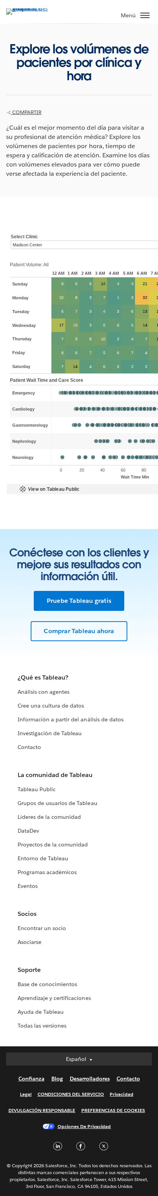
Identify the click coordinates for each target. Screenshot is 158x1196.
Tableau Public (37, 789)
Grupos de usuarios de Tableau (57, 803)
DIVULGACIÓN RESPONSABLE (42, 1110)
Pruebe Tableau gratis (79, 601)
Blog (57, 1078)
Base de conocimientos (47, 984)
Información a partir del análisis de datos (70, 719)
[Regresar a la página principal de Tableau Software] (33, 8)
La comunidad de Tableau (55, 775)
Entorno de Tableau (43, 858)
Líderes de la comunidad (49, 816)
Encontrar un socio (42, 928)
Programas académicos (47, 872)
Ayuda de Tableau (41, 1011)
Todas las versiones (42, 1025)
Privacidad (121, 1094)
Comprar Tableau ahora (79, 631)
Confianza (31, 1078)
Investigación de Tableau (50, 733)
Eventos (28, 886)
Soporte (29, 970)
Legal (25, 1094)
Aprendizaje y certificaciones (54, 998)
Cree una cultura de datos (51, 705)
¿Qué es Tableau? (43, 677)
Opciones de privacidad (84, 1126)
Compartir (26, 112)
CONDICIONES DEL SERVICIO (71, 1094)
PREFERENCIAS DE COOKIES (113, 1110)
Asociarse (29, 942)
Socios (27, 914)
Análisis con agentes (43, 691)
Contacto (29, 747)
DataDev (28, 830)
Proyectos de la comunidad (53, 844)
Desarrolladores (90, 1078)
